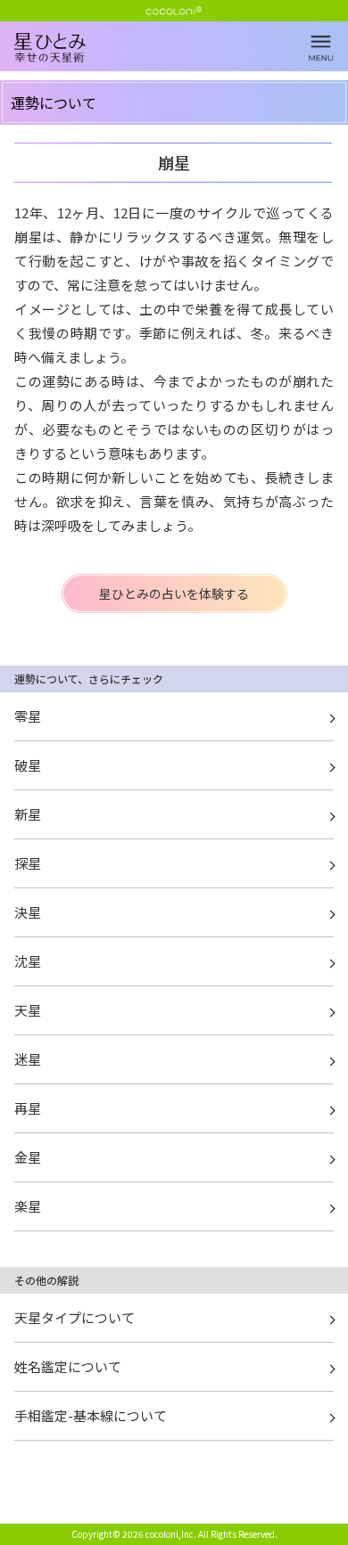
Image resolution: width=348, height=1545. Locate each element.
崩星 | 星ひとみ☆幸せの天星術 (181, 62)
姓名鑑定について (67, 1366)
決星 (27, 912)
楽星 (27, 1206)
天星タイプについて (74, 1317)
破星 (27, 765)
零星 (27, 716)
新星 (27, 814)
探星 (27, 863)
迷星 (27, 1059)
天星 (27, 1010)
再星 (27, 1108)
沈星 (27, 961)
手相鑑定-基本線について (90, 1415)
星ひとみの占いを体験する (174, 593)
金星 (27, 1157)
